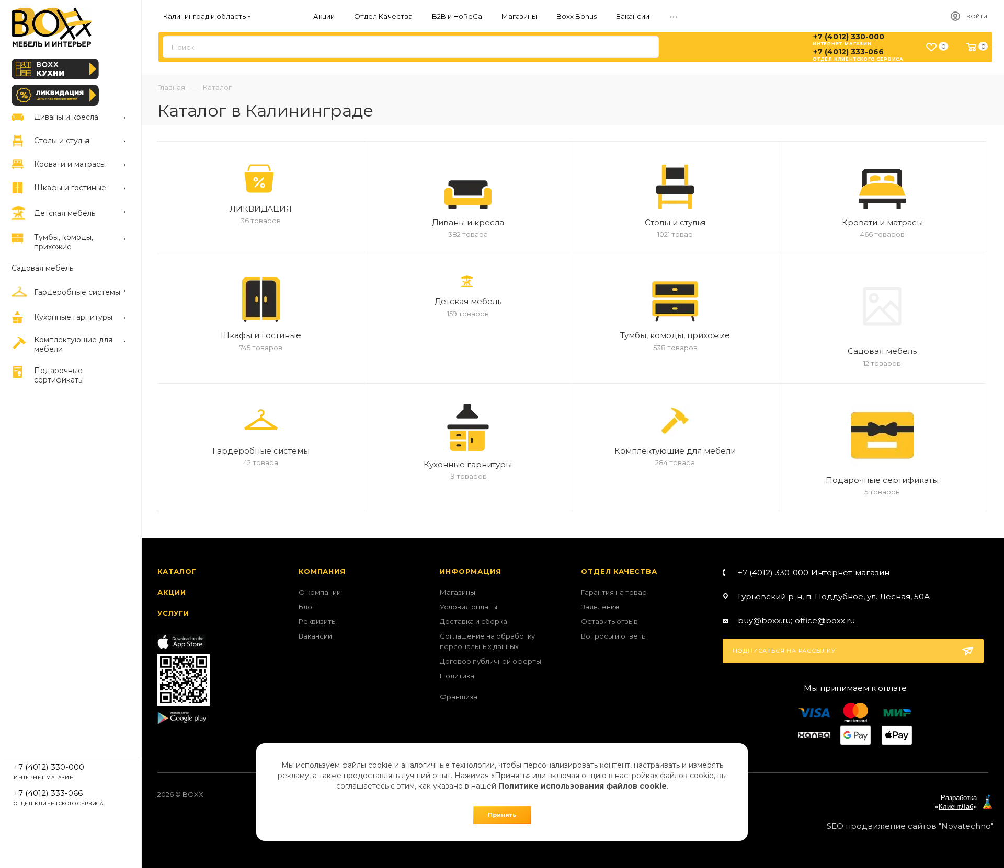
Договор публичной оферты (490, 661)
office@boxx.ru (825, 621)
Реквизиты (318, 621)
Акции (171, 592)
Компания (322, 571)
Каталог (177, 571)
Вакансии (315, 636)
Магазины (457, 592)
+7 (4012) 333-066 (848, 51)
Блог (307, 607)
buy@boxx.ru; (765, 621)
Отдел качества (619, 571)
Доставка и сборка (473, 621)
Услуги (173, 613)
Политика (457, 676)
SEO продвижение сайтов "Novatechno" (910, 826)
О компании (320, 592)
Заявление (600, 607)
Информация (470, 571)
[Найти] (646, 47)
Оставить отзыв (609, 621)
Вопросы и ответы (614, 636)
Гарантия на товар (614, 592)
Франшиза (458, 696)
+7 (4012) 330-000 (848, 36)
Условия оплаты (468, 607)
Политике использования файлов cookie (582, 786)
